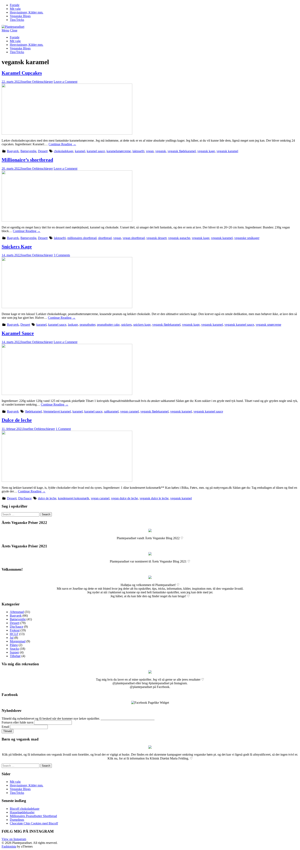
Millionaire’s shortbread (27, 159)
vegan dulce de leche (124, 498)
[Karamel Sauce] (67, 394)
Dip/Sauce (25, 498)
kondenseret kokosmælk (73, 498)
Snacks (14, 648)
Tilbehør (15, 656)
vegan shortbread (134, 238)
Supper (14, 652)
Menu (5, 30)
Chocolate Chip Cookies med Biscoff (34, 823)
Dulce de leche (17, 420)
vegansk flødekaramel (182, 151)
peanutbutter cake (108, 324)
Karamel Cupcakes (22, 73)
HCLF (14, 634)
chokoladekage (63, 151)
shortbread (105, 238)
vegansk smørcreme (268, 324)
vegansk (160, 151)
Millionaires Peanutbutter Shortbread (33, 816)
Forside (14, 5)
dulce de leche (47, 498)
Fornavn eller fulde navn (17, 722)
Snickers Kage (17, 246)
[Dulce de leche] (67, 480)
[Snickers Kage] (67, 307)
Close (13, 30)
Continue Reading (62, 144)
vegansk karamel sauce (239, 324)
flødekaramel (33, 411)
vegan (150, 151)
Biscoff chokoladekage (24, 808)
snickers (126, 324)
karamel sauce (96, 151)
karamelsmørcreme (119, 151)
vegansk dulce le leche (154, 498)
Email (5, 726)
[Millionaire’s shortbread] (67, 220)
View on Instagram (14, 839)
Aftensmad (17, 612)
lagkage (73, 324)
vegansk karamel (227, 151)
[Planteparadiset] (13, 26)
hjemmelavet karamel (57, 411)
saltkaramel (111, 411)
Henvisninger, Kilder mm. (26, 12)
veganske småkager (246, 238)
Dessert (43, 151)
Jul (11, 637)
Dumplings (17, 819)
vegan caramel (129, 411)
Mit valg (15, 8)
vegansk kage (206, 151)
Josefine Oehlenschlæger (37, 81)
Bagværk (13, 151)
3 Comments (62, 255)
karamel (80, 151)
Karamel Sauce (18, 333)
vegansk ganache (179, 238)
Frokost (15, 630)
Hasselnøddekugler (22, 812)
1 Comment (63, 429)
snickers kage (142, 324)
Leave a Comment (65, 81)
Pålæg (14, 645)
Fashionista (9, 846)
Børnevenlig (28, 151)
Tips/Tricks (17, 19)
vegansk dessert (156, 238)
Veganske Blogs (20, 16)
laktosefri (138, 151)
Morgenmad (18, 641)
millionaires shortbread (82, 238)
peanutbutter (87, 324)
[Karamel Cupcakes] (67, 133)
